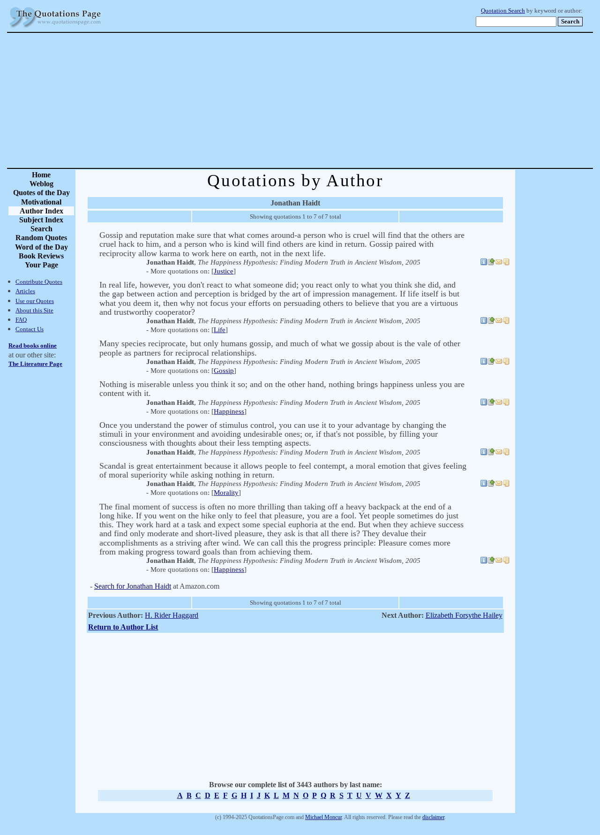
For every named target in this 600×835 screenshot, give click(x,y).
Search (41, 229)
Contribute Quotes (38, 281)
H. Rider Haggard (171, 615)
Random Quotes (41, 238)
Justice (223, 271)
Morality (226, 492)
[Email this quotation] (498, 263)
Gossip (224, 370)
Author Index (41, 211)
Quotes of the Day (41, 193)
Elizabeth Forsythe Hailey (464, 615)
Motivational (41, 202)
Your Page (41, 265)
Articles (25, 291)
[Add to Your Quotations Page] (491, 263)
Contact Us (29, 329)
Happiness (229, 411)
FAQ (21, 319)
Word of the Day (41, 247)
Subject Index (41, 220)
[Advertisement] (332, 100)
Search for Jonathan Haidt (132, 586)
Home (41, 175)
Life (219, 330)
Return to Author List (123, 627)
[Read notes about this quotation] (506, 263)
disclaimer (433, 817)
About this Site (34, 310)
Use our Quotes (34, 300)
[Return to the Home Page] (55, 28)
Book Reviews (41, 256)
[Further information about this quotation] (484, 263)
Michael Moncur (323, 817)
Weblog (41, 184)
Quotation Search (503, 11)
